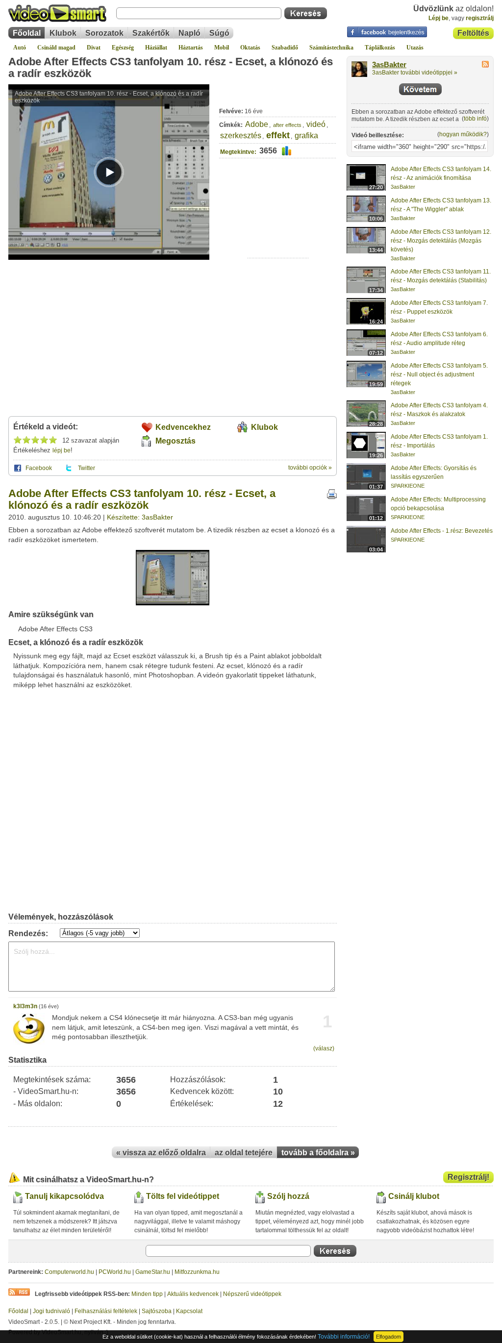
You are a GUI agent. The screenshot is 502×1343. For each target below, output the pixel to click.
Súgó (219, 33)
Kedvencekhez (183, 427)
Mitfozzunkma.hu (197, 1271)
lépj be (61, 450)
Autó (19, 47)
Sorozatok (104, 33)
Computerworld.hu (69, 1271)
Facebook (38, 468)
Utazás (415, 47)
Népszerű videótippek (252, 1294)
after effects (287, 125)
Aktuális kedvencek (193, 1294)
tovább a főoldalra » (318, 1152)
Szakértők (151, 33)
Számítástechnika (331, 47)
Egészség (123, 47)
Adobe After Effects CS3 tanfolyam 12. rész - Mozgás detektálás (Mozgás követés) (441, 240)
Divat (93, 47)
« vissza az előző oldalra (161, 1152)
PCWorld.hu (115, 1271)
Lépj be (438, 18)
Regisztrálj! (468, 1177)
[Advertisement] (278, 227)
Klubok (63, 33)
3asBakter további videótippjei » (414, 72)
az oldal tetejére (244, 1152)
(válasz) (323, 1048)
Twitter (86, 468)
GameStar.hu (152, 1271)
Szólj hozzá (288, 1196)
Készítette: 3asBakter (140, 517)
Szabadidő (285, 47)
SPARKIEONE (408, 486)
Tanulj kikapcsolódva (64, 1196)
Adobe (256, 124)
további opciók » (310, 467)
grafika (306, 135)
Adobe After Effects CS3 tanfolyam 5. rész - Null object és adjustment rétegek (439, 374)
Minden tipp (147, 1294)
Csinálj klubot (413, 1196)
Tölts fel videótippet (182, 1196)
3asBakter (389, 64)
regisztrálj (480, 18)
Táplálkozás (380, 47)
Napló (189, 33)
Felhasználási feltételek (106, 1311)
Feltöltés (473, 33)
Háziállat (156, 47)
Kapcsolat (189, 1311)
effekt (278, 135)
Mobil (221, 47)
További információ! (344, 1336)
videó (316, 124)
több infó (475, 118)
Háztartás (190, 47)
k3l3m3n (25, 1006)
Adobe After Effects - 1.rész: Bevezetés (442, 530)
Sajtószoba (157, 1311)
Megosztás (175, 441)
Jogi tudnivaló (51, 1311)
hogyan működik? (463, 134)
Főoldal (27, 33)
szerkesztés (240, 135)
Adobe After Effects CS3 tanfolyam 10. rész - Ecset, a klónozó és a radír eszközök (170, 67)
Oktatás (250, 47)
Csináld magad (56, 47)
